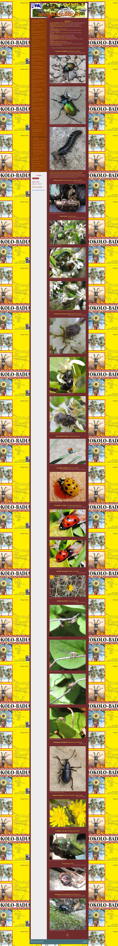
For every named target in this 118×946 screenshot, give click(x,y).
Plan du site (42, 941)
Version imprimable (35, 941)
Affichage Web (84, 942)
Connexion (85, 941)
